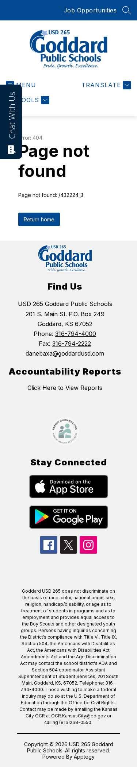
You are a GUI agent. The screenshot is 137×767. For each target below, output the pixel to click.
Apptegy (84, 757)
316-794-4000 (75, 333)
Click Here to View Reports (64, 387)
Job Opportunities (90, 10)
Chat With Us (11, 115)
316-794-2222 (71, 343)
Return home (39, 219)
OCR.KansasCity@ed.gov (78, 715)
